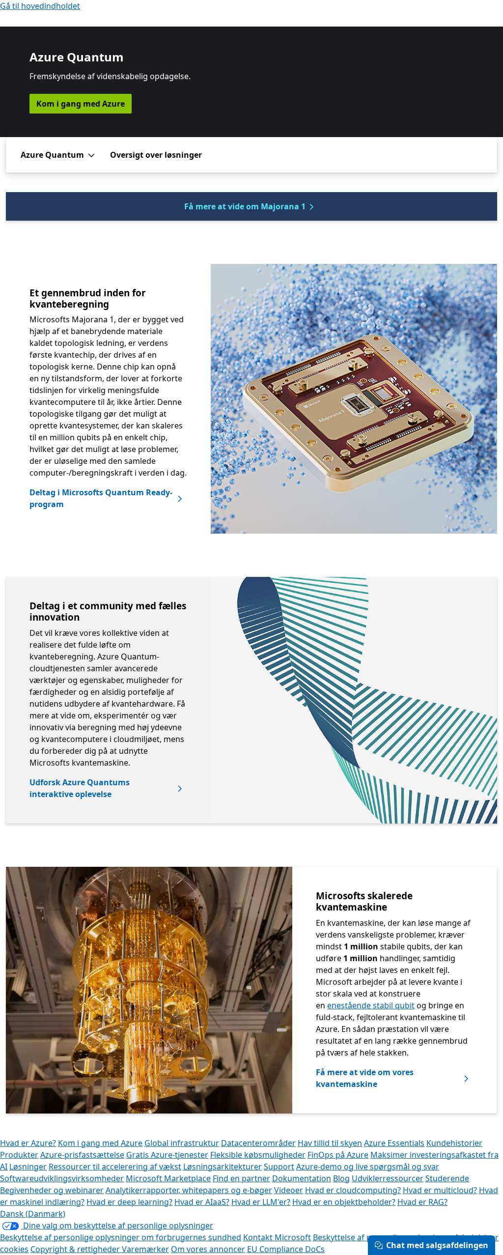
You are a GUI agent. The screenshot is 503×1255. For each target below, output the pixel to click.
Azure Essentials (394, 1143)
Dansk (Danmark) (32, 1213)
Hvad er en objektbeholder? (343, 1202)
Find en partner (241, 1178)
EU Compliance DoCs (286, 1249)
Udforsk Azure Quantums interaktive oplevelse (79, 788)
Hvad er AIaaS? (201, 1202)
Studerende (447, 1178)
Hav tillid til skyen (330, 1143)
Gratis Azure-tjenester (167, 1154)
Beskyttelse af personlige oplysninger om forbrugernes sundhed (120, 1237)
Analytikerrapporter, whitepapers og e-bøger (189, 1190)
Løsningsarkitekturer (222, 1166)
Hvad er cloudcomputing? (353, 1190)
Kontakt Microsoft (277, 1237)
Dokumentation (301, 1178)
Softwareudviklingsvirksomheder (62, 1178)
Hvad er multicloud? (440, 1190)
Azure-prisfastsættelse (82, 1154)
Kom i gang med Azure (80, 103)
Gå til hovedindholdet (40, 5)
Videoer (288, 1190)
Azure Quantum (52, 154)
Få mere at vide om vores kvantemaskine (365, 1078)
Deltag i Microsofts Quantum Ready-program (100, 498)
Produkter (19, 1154)
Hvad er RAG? (422, 1202)
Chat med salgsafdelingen (437, 1245)
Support (279, 1166)
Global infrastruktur (181, 1143)
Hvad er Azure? (28, 1143)
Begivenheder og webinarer (52, 1190)
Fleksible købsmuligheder (258, 1154)
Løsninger (28, 1166)
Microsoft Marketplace (168, 1178)
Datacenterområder (258, 1143)
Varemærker (145, 1249)
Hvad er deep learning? (129, 1202)
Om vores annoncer (208, 1249)
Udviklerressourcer (387, 1178)
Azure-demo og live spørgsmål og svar (367, 1166)
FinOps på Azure (337, 1154)
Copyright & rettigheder (76, 1249)
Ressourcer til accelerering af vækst (115, 1166)
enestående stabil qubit (371, 1005)
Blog (341, 1178)
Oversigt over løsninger (156, 154)
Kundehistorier (454, 1143)
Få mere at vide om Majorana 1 (245, 206)
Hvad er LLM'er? (260, 1202)
